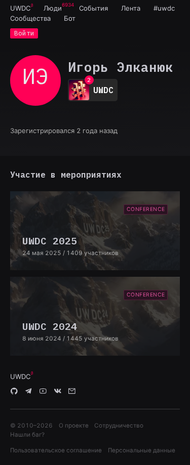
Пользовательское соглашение (56, 450)
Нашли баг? (27, 434)
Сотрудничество (118, 425)
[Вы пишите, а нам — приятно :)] (72, 392)
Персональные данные (141, 450)
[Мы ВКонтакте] (58, 392)
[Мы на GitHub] (14, 392)
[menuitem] (20, 8)
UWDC (20, 8)
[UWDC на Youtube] (43, 392)
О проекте (74, 425)
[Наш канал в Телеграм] (29, 392)
